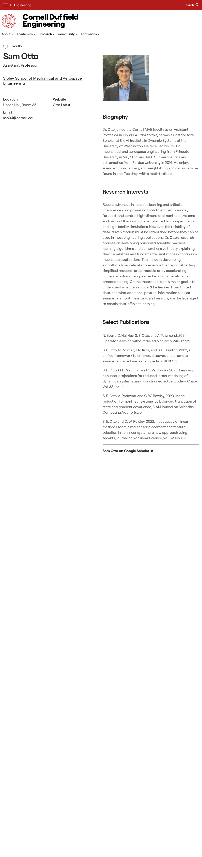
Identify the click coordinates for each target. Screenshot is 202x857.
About (7, 34)
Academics (25, 34)
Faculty (15, 46)
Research (46, 34)
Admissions (89, 34)
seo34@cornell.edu (18, 118)
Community (67, 34)
